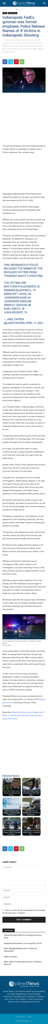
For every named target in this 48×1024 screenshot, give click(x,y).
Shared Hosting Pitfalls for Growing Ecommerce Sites (23, 936)
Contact (29, 1017)
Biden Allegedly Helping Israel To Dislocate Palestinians (20, 949)
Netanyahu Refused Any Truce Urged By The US (23, 943)
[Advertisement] (24, 120)
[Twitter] (10, 61)
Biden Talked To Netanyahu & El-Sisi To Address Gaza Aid (23, 963)
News (11, 9)
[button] (4, 3)
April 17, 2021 (34, 323)
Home (4, 9)
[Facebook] (4, 61)
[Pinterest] (16, 61)
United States (19, 9)
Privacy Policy (20, 1017)
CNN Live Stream (10, 957)
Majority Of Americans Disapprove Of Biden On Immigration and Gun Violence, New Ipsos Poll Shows (23, 715)
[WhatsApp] (21, 61)
